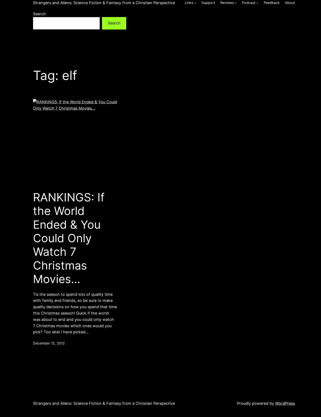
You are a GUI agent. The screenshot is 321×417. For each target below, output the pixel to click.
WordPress (285, 403)
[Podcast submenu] (257, 3)
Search (39, 14)
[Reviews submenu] (236, 3)
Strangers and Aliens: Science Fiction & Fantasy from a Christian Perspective (104, 2)
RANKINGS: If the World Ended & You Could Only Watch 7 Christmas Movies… (69, 238)
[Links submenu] (195, 3)
